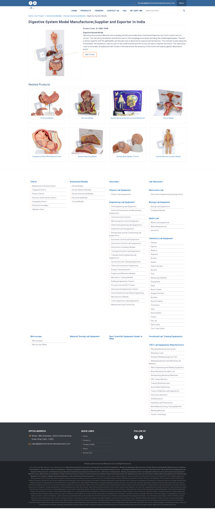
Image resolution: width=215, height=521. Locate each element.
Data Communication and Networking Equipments (125, 211)
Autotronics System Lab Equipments (126, 243)
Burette (154, 270)
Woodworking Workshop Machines (164, 375)
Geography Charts (39, 202)
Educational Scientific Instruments (78, 467)
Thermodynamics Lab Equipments (125, 301)
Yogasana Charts (39, 190)
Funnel (153, 317)
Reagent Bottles (157, 293)
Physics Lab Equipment (120, 190)
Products (86, 11)
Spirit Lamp (155, 325)
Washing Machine (158, 411)
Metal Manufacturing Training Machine (166, 407)
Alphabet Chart (38, 209)
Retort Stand (156, 289)
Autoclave (114, 182)
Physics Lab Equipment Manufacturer (165, 467)
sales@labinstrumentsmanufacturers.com (51, 444)
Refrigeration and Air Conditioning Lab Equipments (125, 234)
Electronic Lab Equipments (110, 472)
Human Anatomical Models (74, 16)
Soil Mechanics (157, 399)
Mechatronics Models (120, 297)
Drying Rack (155, 282)
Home (74, 11)
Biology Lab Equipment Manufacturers (80, 469)
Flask (153, 286)
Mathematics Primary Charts (44, 186)
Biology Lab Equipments (160, 207)
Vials (153, 309)
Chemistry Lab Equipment (161, 238)
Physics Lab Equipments (121, 194)
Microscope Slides (39, 345)
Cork (152, 274)
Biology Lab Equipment (159, 202)
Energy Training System (120, 270)
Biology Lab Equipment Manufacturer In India (135, 467)
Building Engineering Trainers (122, 281)
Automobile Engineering (160, 387)
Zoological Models (158, 210)
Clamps (154, 243)
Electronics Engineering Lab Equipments (167, 194)
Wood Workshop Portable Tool (163, 371)
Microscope (36, 336)
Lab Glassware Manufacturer (107, 474)
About (181, 3)
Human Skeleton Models (81, 190)
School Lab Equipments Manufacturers (150, 472)
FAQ (124, 11)
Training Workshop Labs (160, 383)
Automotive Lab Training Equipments (126, 262)
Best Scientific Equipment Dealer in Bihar (125, 337)
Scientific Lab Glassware (126, 474)
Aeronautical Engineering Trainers (124, 289)
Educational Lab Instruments (83, 476)
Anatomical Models (54, 16)
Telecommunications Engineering (124, 266)
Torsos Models (78, 202)
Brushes (154, 297)
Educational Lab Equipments (50, 474)
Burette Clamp (156, 301)
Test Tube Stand (157, 329)
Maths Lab (154, 218)
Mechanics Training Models (122, 277)
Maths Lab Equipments (160, 223)
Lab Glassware (156, 182)
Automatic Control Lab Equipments (125, 239)
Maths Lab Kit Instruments (70, 474)
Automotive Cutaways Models (123, 247)
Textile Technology (158, 414)
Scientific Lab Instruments (144, 474)
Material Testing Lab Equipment (85, 336)
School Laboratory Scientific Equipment (105, 467)
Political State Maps (40, 205)
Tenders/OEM (88, 444)
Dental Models (77, 186)
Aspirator (154, 254)
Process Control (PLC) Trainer (123, 285)
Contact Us (113, 11)
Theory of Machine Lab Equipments (165, 391)
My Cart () (136, 11)
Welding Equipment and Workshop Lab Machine (165, 362)
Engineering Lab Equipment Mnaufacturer (86, 472)
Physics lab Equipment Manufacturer (107, 469)
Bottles (154, 258)
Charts (33, 182)
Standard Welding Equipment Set (164, 357)
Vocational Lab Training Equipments (166, 336)
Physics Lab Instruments (88, 474)
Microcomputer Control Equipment (125, 221)
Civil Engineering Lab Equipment (123, 207)
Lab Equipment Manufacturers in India (134, 469)
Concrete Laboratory (159, 395)
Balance (154, 250)
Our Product (40, 16)
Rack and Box (156, 313)
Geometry (155, 230)
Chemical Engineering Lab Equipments (126, 225)
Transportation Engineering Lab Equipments (122, 256)
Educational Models (79, 198)
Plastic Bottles (157, 266)
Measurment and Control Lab (122, 305)
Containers (155, 305)
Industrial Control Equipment (122, 229)
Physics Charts (38, 194)
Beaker (153, 262)
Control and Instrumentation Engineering (127, 293)
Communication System (121, 217)
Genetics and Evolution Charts (44, 198)
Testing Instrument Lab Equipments (125, 251)
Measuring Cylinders (159, 278)
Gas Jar (154, 321)
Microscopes (37, 341)
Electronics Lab (156, 190)
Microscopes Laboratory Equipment (53, 469)
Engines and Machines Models (123, 273)
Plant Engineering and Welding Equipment (167, 367)
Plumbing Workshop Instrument (163, 349)
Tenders (99, 11)
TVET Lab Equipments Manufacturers (166, 345)
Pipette (154, 247)
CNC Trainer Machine (159, 379)
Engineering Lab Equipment (122, 202)
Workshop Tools (157, 353)
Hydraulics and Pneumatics (162, 403)
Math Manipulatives (159, 227)
